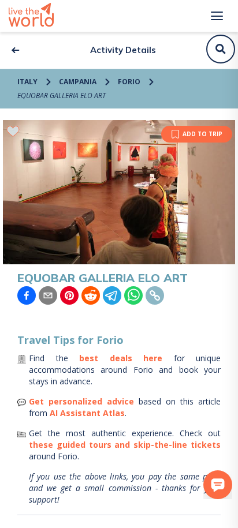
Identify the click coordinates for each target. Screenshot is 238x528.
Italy (27, 82)
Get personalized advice (81, 401)
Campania (77, 82)
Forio (129, 82)
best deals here (120, 358)
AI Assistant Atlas (87, 412)
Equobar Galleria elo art (61, 95)
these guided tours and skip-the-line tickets (125, 444)
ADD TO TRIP (202, 134)
